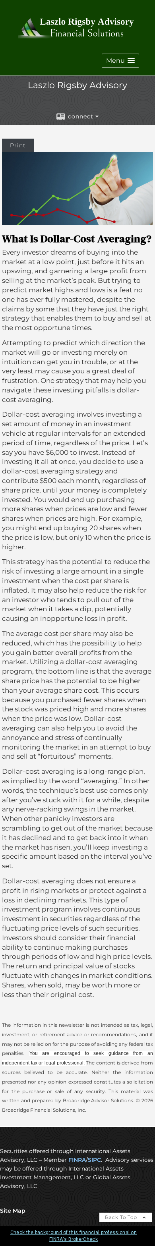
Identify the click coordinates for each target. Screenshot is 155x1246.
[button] (120, 61)
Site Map (12, 1210)
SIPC (94, 1159)
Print (18, 145)
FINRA (77, 1159)
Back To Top (122, 1217)
